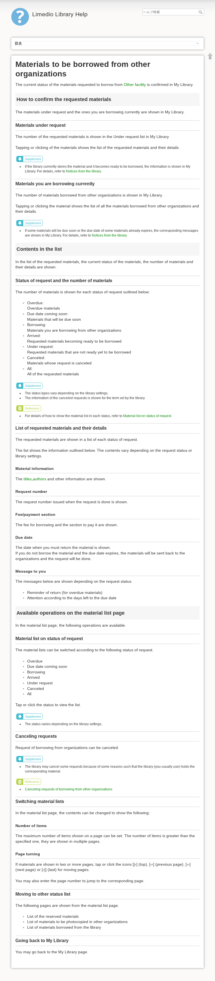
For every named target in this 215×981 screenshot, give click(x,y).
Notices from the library (83, 171)
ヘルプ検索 (201, 12)
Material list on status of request (147, 416)
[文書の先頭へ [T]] (210, 55)
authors (39, 479)
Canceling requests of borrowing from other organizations (68, 789)
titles (28, 479)
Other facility (135, 84)
